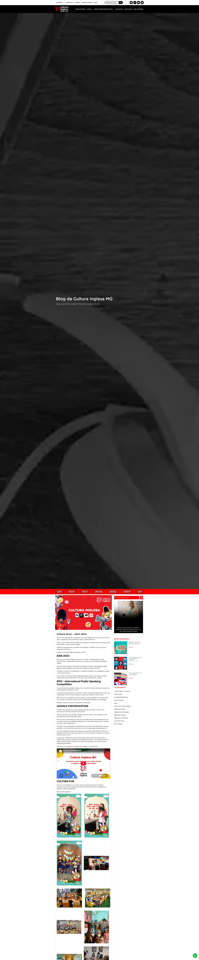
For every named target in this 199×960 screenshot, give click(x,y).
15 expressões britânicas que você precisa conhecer (135, 659)
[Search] (141, 597)
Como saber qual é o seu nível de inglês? (135, 673)
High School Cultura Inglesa (122, 706)
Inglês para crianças (120, 715)
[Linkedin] (142, 2)
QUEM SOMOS (69, 2)
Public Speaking (138, 9)
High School (119, 9)
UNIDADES (77, 2)
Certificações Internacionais (103, 9)
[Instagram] (135, 2)
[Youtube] (138, 2)
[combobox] (126, 597)
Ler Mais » (131, 647)
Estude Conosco (80, 9)
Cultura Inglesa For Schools (122, 691)
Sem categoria (118, 724)
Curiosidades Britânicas (121, 697)
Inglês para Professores (121, 718)
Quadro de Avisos (119, 721)
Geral (115, 703)
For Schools (128, 9)
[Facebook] (131, 2)
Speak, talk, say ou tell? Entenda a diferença (135, 642)
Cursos (89, 9)
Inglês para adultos (119, 709)
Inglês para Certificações (121, 712)
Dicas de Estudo (119, 700)
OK (121, 2)
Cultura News (118, 694)
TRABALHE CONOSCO (87, 2)
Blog (95, 2)
